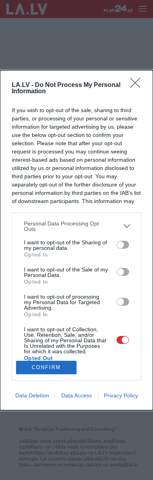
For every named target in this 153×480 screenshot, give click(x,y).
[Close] (137, 85)
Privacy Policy (121, 395)
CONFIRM (46, 367)
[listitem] (76, 226)
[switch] (123, 245)
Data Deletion (32, 395)
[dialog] (76, 240)
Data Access (76, 395)
